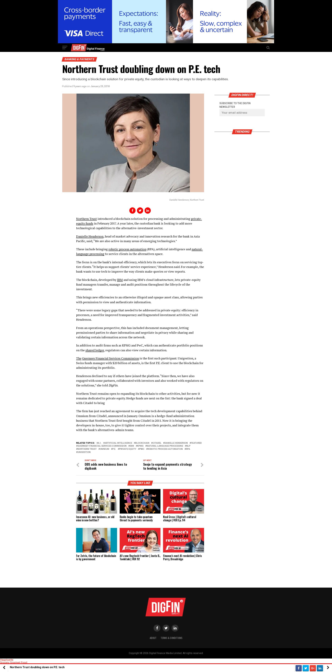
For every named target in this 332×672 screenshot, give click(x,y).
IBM (120, 280)
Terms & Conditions (171, 638)
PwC (141, 449)
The (78, 358)
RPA (188, 449)
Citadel (157, 443)
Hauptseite (6, 659)
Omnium (104, 449)
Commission (130, 358)
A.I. (100, 443)
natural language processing (165, 446)
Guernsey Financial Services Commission (102, 446)
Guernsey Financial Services (101, 358)
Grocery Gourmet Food (13, 662)
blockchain (142, 443)
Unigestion (84, 452)
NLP (188, 446)
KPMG (140, 446)
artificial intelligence (118, 443)
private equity (127, 449)
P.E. (114, 449)
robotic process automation (127, 249)
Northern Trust (86, 219)
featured (196, 443)
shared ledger (94, 350)
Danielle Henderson (89, 236)
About (153, 638)
